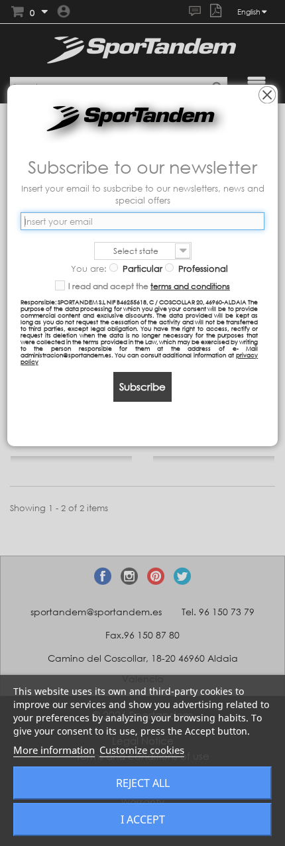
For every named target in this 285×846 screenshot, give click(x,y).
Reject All (143, 783)
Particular (141, 268)
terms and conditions (190, 286)
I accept (143, 819)
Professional (202, 268)
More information (54, 749)
